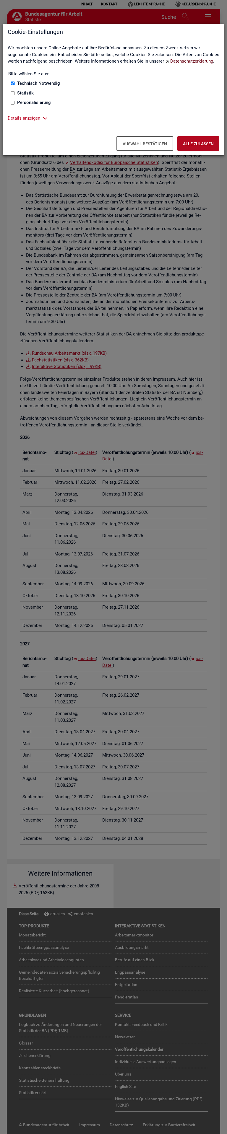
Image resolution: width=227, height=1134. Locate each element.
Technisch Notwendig (38, 83)
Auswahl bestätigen (145, 143)
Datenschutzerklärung (191, 61)
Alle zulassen (198, 143)
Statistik (25, 93)
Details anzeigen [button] (24, 118)
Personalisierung (34, 102)
